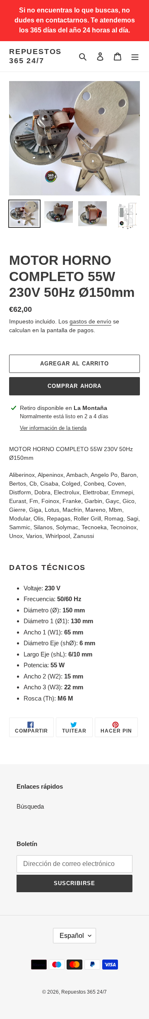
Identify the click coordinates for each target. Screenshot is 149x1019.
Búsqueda (30, 806)
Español (72, 935)
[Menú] (135, 56)
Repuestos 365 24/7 (35, 56)
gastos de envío (90, 321)
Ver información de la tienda (53, 428)
